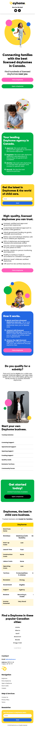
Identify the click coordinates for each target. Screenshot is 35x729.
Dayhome (4, 678)
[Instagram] (19, 10)
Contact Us (5, 697)
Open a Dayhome (7, 683)
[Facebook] (15, 10)
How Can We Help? (17, 7)
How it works (5, 686)
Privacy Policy (5, 700)
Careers (4, 688)
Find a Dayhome (6, 681)
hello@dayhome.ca (11, 659)
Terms (3, 702)
